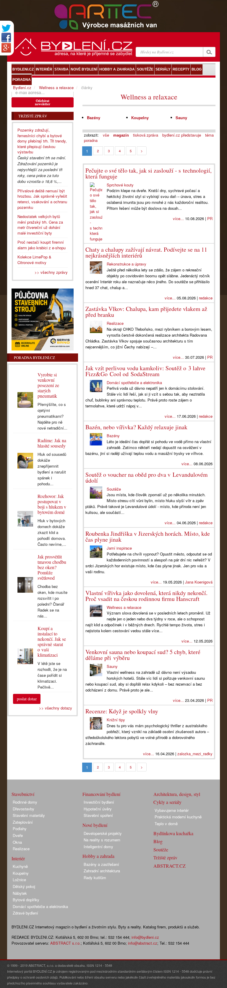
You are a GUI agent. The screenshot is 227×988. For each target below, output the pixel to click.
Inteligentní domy (98, 846)
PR (210, 218)
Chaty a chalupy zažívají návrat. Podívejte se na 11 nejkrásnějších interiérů (146, 252)
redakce (206, 298)
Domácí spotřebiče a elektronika (134, 382)
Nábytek (20, 893)
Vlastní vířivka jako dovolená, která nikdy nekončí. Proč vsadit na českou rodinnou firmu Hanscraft (146, 596)
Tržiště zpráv (165, 857)
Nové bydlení (94, 825)
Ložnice (19, 879)
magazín (121, 135)
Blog (158, 841)
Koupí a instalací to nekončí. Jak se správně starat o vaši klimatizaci (52, 641)
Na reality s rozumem (102, 840)
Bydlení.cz (22, 87)
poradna (91, 140)
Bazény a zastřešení (101, 864)
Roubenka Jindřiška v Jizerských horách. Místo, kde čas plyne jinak (147, 536)
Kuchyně (20, 866)
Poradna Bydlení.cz (34, 357)
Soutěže (114, 489)
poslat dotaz (27, 699)
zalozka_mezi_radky (195, 753)
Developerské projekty (103, 833)
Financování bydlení (101, 794)
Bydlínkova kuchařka (173, 833)
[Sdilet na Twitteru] (6, 28)
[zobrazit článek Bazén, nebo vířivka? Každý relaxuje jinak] (96, 439)
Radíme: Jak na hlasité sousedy (52, 443)
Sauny (181, 117)
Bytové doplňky (26, 899)
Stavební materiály (29, 815)
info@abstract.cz (142, 943)
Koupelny (140, 117)
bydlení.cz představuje (181, 135)
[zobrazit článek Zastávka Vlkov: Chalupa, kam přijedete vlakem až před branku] (96, 327)
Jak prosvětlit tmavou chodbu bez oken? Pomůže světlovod (52, 567)
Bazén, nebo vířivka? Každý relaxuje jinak (136, 427)
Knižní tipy (116, 719)
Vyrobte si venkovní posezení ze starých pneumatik (48, 385)
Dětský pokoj (24, 886)
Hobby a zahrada (98, 856)
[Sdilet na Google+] (6, 48)
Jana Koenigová (199, 582)
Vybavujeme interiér (172, 810)
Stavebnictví (23, 794)
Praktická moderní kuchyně (178, 817)
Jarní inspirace (119, 548)
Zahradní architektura (102, 871)
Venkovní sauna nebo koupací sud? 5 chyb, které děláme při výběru (142, 655)
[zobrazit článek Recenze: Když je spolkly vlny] (96, 723)
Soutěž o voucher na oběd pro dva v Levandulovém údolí (146, 477)
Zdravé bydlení (25, 913)
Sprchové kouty (120, 185)
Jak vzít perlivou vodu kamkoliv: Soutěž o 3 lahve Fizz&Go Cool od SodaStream (145, 371)
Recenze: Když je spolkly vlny (121, 711)
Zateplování (23, 822)
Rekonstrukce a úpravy (126, 264)
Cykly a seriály (167, 802)
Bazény (93, 117)
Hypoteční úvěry (98, 809)
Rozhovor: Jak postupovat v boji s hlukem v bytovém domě (52, 504)
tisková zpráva (145, 135)
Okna (17, 842)
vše (106, 135)
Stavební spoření (98, 815)
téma (209, 135)
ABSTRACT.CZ (169, 866)
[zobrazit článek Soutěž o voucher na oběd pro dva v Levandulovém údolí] (96, 492)
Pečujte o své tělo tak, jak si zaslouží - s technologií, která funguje (148, 173)
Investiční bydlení (99, 802)
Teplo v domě (166, 823)
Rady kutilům (95, 877)
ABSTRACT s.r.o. (65, 943)
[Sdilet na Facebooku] (6, 37)
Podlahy (20, 828)
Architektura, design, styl (176, 794)
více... (178, 218)
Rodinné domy (25, 802)
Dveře (18, 835)
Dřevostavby (23, 809)
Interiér (18, 858)
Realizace (115, 323)
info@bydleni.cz (145, 937)
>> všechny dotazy (55, 708)
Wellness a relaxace (149, 96)
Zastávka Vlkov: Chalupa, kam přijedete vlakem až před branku (146, 312)
